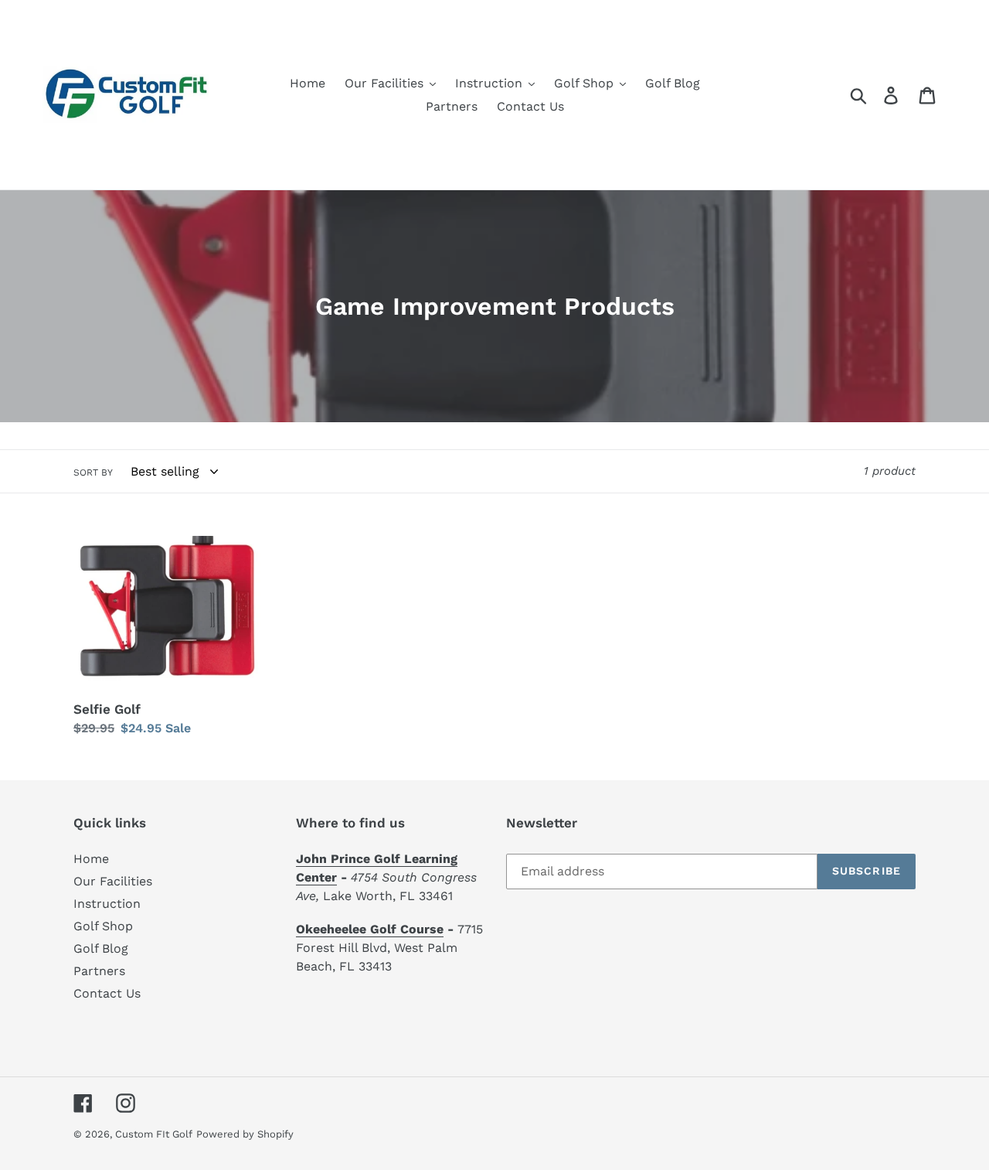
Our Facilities (112, 881)
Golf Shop (103, 926)
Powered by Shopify (245, 1134)
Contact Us (107, 993)
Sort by (93, 472)
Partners (99, 971)
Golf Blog (100, 948)
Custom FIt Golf (153, 1134)
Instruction (107, 903)
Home (91, 858)
